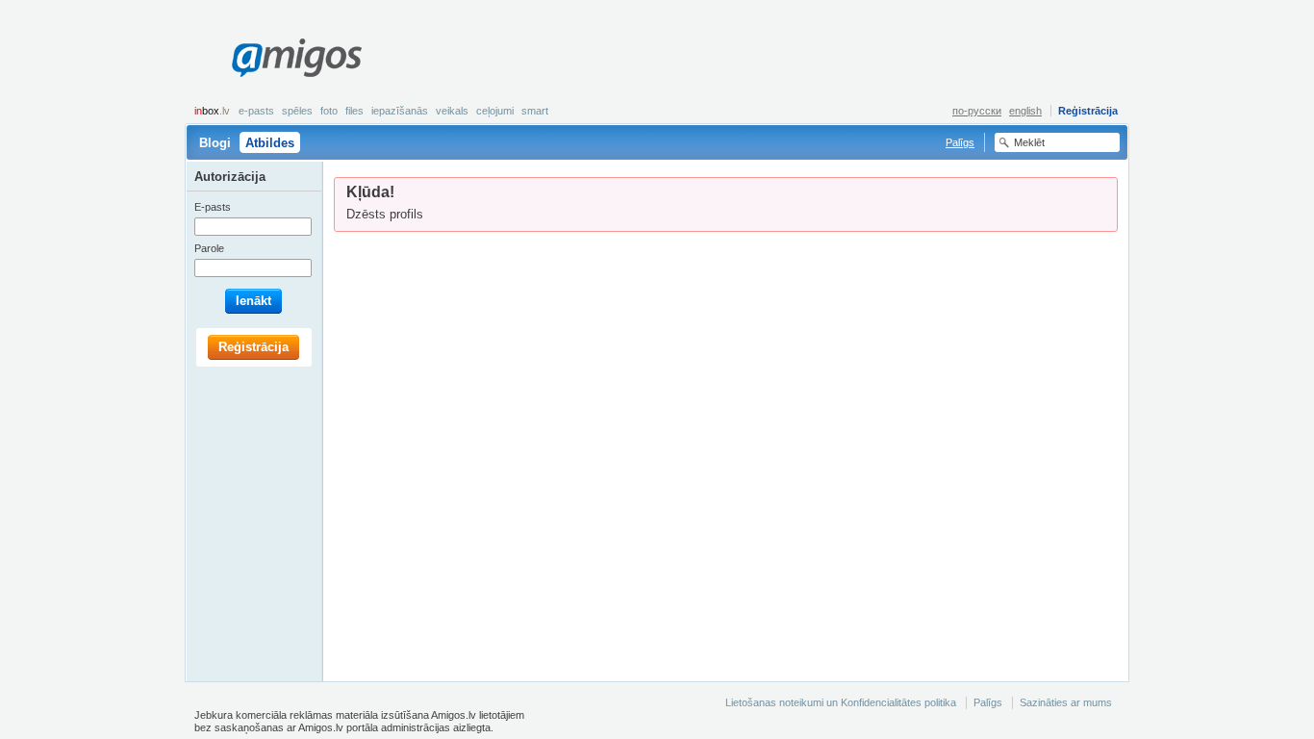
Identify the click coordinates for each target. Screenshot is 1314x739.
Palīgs (960, 142)
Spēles (297, 110)
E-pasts (256, 110)
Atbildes (269, 143)
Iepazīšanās (399, 110)
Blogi (215, 143)
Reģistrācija (1088, 110)
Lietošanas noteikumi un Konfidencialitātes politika (840, 702)
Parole (209, 248)
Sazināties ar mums (1066, 702)
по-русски (976, 110)
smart (534, 110)
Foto (329, 110)
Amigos (296, 57)
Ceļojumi (495, 110)
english (1025, 110)
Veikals (452, 110)
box (212, 110)
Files (354, 110)
